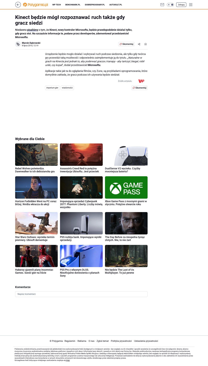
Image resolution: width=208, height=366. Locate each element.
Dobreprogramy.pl (95, 5)
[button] (170, 4)
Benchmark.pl (72, 5)
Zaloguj (181, 5)
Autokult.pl (115, 5)
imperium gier (52, 88)
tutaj (67, 360)
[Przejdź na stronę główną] (18, 6)
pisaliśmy (32, 29)
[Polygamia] (37, 4)
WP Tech (56, 5)
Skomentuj (127, 44)
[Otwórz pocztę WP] (162, 4)
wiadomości (67, 88)
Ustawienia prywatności (145, 341)
